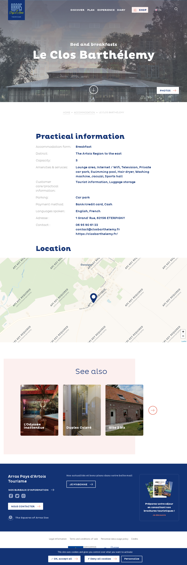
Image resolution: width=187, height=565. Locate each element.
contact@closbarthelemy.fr (98, 229)
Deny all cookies (100, 558)
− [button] (183, 336)
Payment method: (50, 204)
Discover (33, 435)
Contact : (43, 225)
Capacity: (43, 160)
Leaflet (183, 341)
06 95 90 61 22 (87, 225)
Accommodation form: (53, 147)
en (159, 9)
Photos (165, 90)
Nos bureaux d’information (28, 490)
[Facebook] (10, 496)
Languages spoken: (50, 211)
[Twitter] (17, 496)
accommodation (84, 112)
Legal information (58, 538)
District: (42, 153)
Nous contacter (23, 506)
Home (66, 112)
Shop (142, 10)
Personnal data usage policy (114, 538)
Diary (121, 10)
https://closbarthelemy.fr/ (97, 234)
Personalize (131, 558)
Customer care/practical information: (47, 186)
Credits (134, 538)
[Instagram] (23, 496)
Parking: (42, 197)
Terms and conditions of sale (84, 538)
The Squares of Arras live (32, 517)
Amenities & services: (52, 167)
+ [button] (183, 331)
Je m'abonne (78, 484)
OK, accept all (62, 558)
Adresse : (42, 218)
